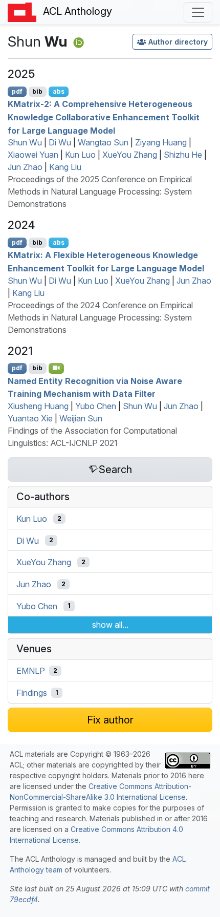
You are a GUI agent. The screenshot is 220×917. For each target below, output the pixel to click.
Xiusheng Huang (38, 406)
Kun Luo (80, 155)
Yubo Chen (95, 406)
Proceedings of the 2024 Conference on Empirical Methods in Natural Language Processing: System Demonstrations (100, 317)
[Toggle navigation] (198, 12)
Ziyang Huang (161, 142)
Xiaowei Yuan (33, 155)
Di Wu (60, 142)
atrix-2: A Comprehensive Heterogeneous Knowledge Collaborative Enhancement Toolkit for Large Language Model (104, 117)
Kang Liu (65, 167)
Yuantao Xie (30, 418)
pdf (17, 91)
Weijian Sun (80, 418)
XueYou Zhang (129, 155)
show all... (110, 625)
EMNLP (30, 671)
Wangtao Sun (103, 142)
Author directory (178, 41)
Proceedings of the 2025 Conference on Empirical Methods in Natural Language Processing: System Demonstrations (100, 191)
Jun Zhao (25, 167)
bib (37, 91)
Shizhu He (183, 155)
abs (58, 91)
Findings (31, 693)
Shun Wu (25, 142)
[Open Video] (56, 368)
